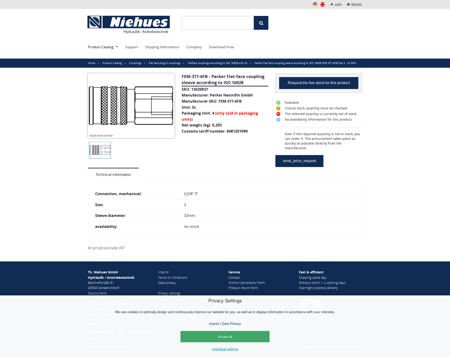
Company (194, 47)
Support (131, 47)
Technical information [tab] (113, 175)
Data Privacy (231, 323)
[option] (99, 151)
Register (356, 4)
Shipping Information (162, 47)
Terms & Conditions (172, 277)
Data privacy (167, 282)
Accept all (225, 336)
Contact (234, 277)
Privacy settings (169, 293)
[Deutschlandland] (315, 4)
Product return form (243, 288)
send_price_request (299, 161)
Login (338, 4)
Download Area (221, 47)
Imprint (214, 323)
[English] (322, 4)
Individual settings (225, 349)
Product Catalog (100, 47)
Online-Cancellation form (247, 282)
